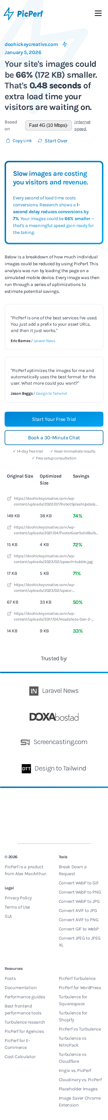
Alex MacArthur (30, 873)
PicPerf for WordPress (80, 987)
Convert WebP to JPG (79, 901)
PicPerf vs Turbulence (80, 1029)
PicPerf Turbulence (77, 978)
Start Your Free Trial (54, 419)
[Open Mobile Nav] (98, 14)
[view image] (9, 499)
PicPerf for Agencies (24, 1031)
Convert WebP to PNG (80, 892)
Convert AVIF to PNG (78, 919)
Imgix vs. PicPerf (75, 1070)
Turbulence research (25, 1022)
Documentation (21, 987)
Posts (10, 978)
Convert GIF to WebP (79, 929)
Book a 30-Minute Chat (54, 437)
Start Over (56, 141)
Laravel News (44, 340)
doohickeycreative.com (31, 44)
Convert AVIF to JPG (78, 910)
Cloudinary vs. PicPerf (80, 1079)
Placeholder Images (78, 1089)
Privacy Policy (18, 897)
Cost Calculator (20, 1056)
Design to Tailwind (51, 393)
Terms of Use (17, 907)
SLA (8, 916)
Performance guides (25, 996)
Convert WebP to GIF (79, 883)
